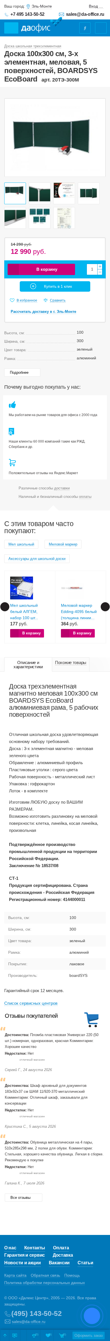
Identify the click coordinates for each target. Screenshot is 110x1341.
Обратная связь (45, 1275)
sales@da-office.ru (85, 14)
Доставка (63, 1255)
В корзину (46, 269)
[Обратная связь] (14, 1335)
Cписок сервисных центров (31, 1003)
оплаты (85, 496)
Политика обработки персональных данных (44, 1282)
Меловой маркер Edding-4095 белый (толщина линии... (79, 611)
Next (98, 137)
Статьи (85, 1262)
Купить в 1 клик (58, 286)
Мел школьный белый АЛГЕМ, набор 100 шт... (24, 611)
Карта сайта (15, 1275)
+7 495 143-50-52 (27, 14)
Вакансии (59, 1262)
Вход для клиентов (96, 6)
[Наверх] (5, 1335)
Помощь (72, 1275)
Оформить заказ (88, 1335)
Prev (11, 137)
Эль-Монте (42, 6)
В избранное (27, 300)
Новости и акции (22, 1262)
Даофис (41, 25)
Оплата (61, 1247)
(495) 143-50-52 (36, 1313)
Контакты (34, 1247)
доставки (62, 488)
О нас (10, 1247)
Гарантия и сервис (24, 1255)
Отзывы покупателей (31, 1016)
